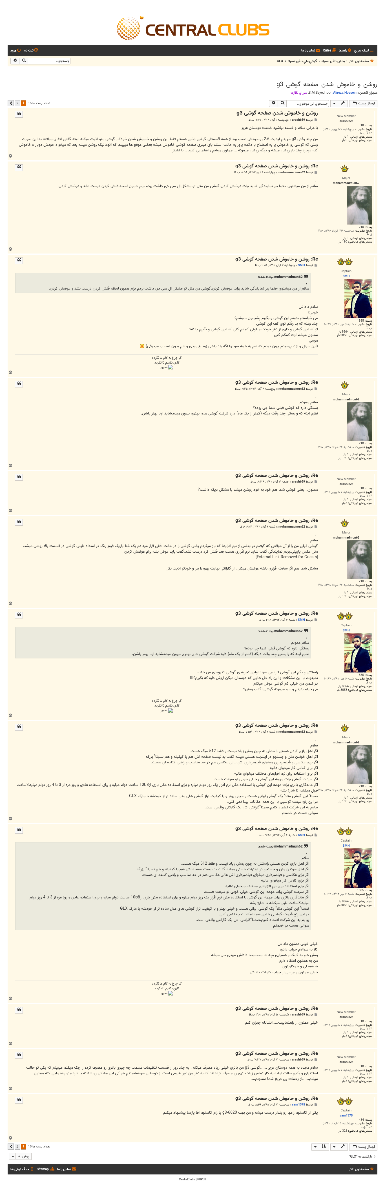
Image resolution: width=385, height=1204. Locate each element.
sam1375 (298, 1104)
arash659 (298, 120)
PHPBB (201, 1179)
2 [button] (17, 103)
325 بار (342, 1131)
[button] (11, 103)
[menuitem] (345, 51)
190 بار (342, 242)
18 (362, 125)
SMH (301, 265)
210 (361, 227)
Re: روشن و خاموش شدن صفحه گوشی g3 (276, 166)
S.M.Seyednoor (320, 93)
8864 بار (343, 332)
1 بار (346, 137)
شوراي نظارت (299, 93)
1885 (360, 321)
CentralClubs (187, 1179)
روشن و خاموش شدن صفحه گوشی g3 (326, 84)
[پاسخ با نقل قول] (19, 114)
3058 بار (342, 335)
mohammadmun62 (291, 172)
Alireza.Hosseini (345, 92)
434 (361, 1120)
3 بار (344, 140)
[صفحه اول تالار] (192, 27)
